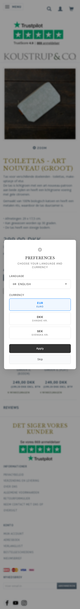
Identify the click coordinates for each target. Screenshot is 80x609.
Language (16, 276)
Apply (40, 348)
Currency (16, 295)
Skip (40, 359)
